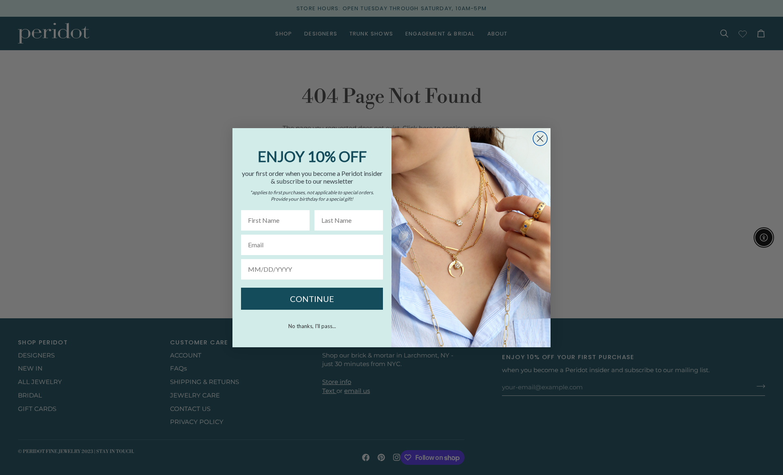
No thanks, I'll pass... (312, 326)
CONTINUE (312, 299)
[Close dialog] (540, 138)
